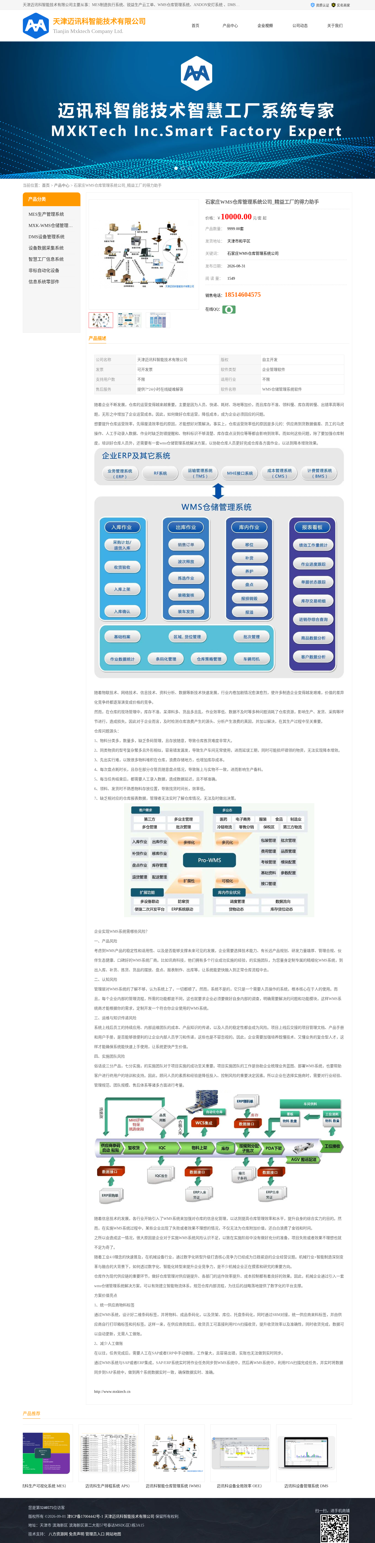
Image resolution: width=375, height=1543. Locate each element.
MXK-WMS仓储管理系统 (53, 225)
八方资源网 (58, 1534)
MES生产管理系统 (46, 214)
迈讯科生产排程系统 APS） (55, 1486)
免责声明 (76, 1534)
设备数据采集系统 (46, 248)
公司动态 (300, 26)
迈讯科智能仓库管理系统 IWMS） (121, 1486)
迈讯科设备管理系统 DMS (253, 1486)
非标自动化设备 (44, 270)
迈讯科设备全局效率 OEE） (187, 1486)
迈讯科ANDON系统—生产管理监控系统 (323, 1486)
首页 (195, 26)
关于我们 (335, 26)
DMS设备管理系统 (47, 236)
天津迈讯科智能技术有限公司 (129, 1516)
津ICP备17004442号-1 (85, 1516)
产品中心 (230, 26)
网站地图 (113, 1534)
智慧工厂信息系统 (46, 259)
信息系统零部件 (44, 281)
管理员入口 (95, 1534)
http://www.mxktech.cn (112, 1392)
